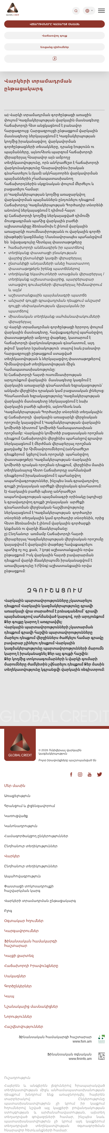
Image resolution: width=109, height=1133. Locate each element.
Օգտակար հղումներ (23, 921)
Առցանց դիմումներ (54, 47)
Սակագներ (15, 976)
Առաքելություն (17, 796)
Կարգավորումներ (21, 931)
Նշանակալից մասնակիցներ (31, 1006)
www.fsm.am (82, 1041)
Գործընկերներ (18, 986)
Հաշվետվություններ (23, 1026)
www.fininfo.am (80, 1059)
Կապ (9, 996)
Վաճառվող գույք (54, 35)
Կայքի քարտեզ (19, 956)
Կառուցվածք (16, 816)
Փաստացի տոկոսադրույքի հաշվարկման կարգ (29, 888)
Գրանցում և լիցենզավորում (29, 806)
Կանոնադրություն (20, 826)
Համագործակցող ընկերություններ (36, 836)
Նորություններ (18, 1016)
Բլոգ (8, 911)
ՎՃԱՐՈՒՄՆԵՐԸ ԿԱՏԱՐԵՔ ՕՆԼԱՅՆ (55, 24)
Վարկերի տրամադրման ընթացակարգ (40, 901)
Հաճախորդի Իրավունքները (31, 966)
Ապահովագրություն (22, 876)
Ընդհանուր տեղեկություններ (31, 846)
